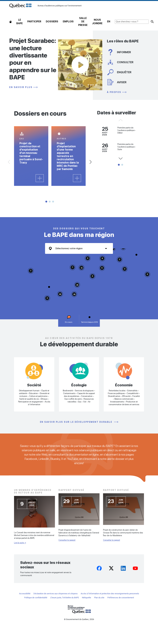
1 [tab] (46, 201)
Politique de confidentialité (35, 597)
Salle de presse (82, 22)
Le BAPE (19, 21)
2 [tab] (50, 201)
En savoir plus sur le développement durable (76, 422)
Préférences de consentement (120, 597)
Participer (34, 21)
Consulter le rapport (66, 540)
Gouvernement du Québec (79, 609)
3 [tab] (53, 201)
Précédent (9, 162)
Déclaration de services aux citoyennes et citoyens (55, 593)
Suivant (90, 162)
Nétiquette (86, 597)
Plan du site (99, 597)
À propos (114, 92)
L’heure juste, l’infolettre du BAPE (64, 597)
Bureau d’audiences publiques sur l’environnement (20, 6)
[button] (136, 255)
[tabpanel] (31, 156)
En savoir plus (20, 87)
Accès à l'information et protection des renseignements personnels (110, 593)
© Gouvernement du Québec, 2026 (79, 619)
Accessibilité (24, 593)
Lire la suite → (20, 543)
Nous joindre (97, 21)
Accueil (10, 21)
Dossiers (52, 21)
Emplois (68, 21)
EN (108, 21)
